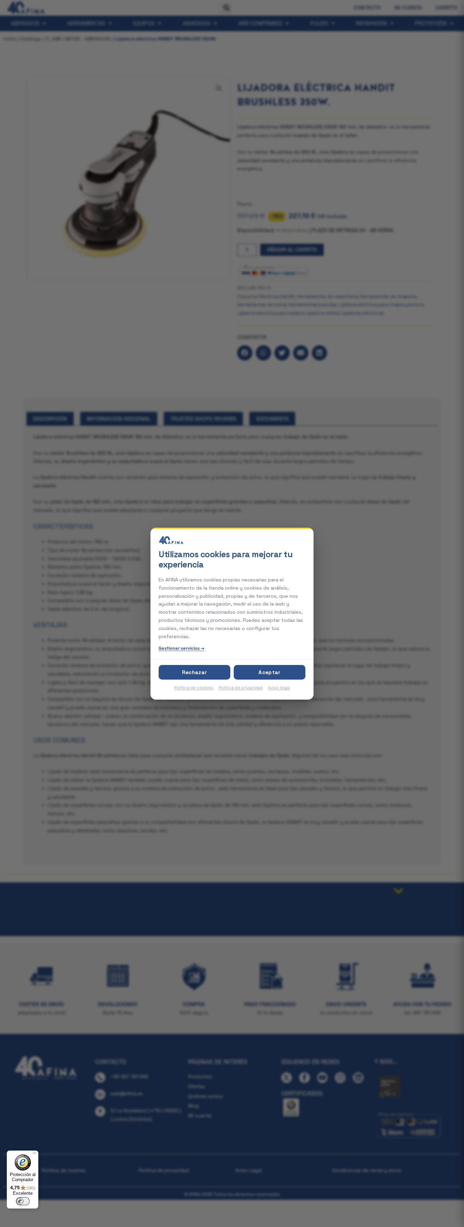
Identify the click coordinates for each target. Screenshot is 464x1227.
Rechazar (194, 672)
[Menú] (34, 1155)
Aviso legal (279, 687)
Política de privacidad (241, 687)
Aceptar (269, 672)
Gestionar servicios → (181, 648)
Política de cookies (193, 687)
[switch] (23, 1201)
